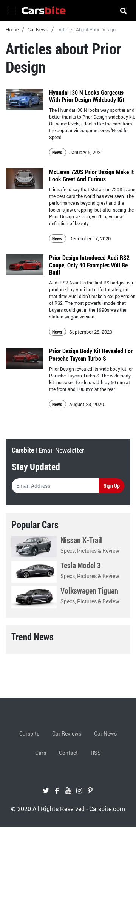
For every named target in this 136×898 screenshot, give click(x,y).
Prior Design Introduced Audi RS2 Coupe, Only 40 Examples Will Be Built (89, 264)
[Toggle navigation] (11, 11)
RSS (96, 752)
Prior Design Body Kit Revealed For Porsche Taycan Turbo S (91, 354)
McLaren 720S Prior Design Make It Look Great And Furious (91, 175)
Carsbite (29, 733)
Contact (68, 752)
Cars (40, 752)
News (57, 152)
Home (12, 29)
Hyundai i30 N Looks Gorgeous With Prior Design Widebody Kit (86, 96)
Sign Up (112, 485)
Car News (38, 29)
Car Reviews (66, 733)
